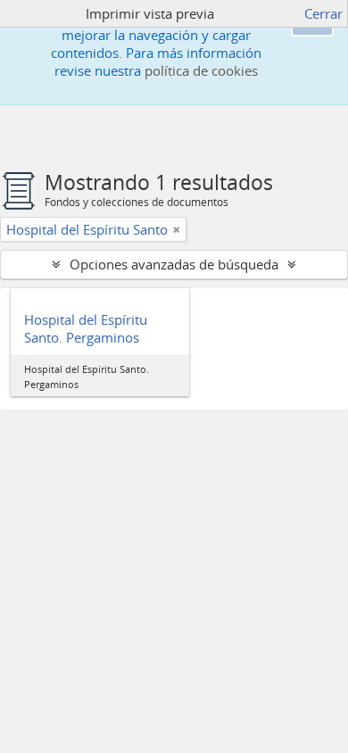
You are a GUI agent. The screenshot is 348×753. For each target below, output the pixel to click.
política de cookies (201, 70)
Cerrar (323, 13)
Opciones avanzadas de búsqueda (174, 264)
